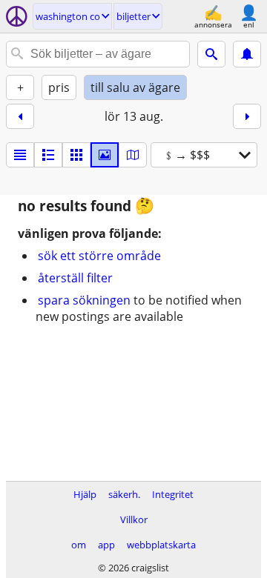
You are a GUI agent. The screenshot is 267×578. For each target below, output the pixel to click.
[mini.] (48, 154)
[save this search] (247, 54)
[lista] (20, 154)
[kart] (133, 154)
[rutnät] (76, 154)
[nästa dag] (247, 116)
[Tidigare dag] (20, 116)
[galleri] (104, 154)
